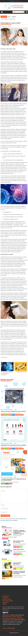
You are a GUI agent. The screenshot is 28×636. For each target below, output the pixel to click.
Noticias (3, 357)
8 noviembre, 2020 (5, 443)
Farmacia (4, 559)
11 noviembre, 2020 (5, 409)
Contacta (4, 603)
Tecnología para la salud (21, 371)
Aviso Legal (5, 597)
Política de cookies (7, 599)
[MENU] (27, 12)
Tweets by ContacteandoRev (9, 628)
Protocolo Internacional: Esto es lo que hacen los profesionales (7, 373)
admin (10, 26)
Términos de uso (6, 596)
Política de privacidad (7, 600)
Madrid (10, 414)
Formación (6, 414)
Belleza (4, 526)
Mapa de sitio (6, 602)
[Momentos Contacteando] (2, 11)
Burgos (2, 414)
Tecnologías (21, 414)
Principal (17, 414)
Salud (6, 357)
